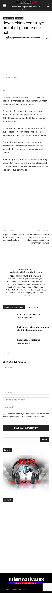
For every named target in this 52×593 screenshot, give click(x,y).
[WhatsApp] (23, 43)
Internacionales (15, 14)
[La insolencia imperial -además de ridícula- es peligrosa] (9, 330)
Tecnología (19, 18)
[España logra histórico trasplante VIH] (9, 343)
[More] (42, 43)
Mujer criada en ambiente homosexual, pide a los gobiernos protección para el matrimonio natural (37, 238)
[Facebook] (5, 43)
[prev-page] (4, 352)
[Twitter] (11, 43)
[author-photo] (26, 265)
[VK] (36, 43)
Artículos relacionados (13, 308)
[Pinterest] (17, 43)
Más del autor (32, 308)
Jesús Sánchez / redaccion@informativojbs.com (23, 37)
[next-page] (8, 352)
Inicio (5, 14)
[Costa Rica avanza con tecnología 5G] (9, 317)
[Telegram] (30, 43)
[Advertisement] (26, 531)
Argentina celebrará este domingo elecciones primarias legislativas (13, 237)
